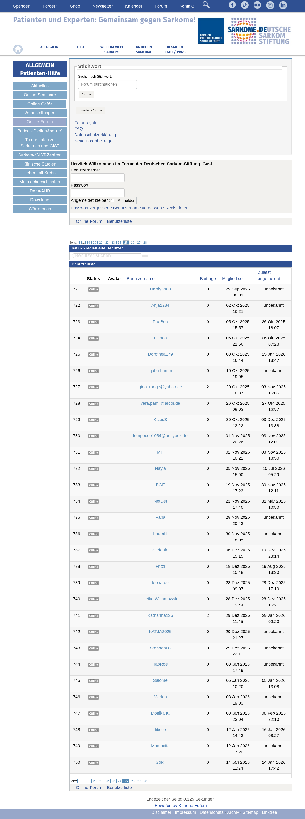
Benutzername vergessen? (138, 208)
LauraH (160, 533)
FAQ (78, 128)
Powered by (166, 805)
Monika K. (160, 713)
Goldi (160, 762)
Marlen (160, 697)
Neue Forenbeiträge (93, 141)
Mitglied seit (233, 278)
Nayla (160, 468)
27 (139, 242)
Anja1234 (160, 305)
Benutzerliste (119, 221)
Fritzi (160, 566)
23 (113, 242)
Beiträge (208, 278)
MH (160, 452)
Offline (93, 289)
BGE (160, 484)
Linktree (269, 812)
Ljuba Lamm (160, 370)
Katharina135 (160, 615)
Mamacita (160, 745)
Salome (160, 680)
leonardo (160, 582)
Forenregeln (85, 122)
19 (88, 242)
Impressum (185, 812)
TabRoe (160, 664)
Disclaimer (161, 812)
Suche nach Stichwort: (95, 76)
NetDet (160, 501)
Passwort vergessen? (91, 208)
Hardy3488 (160, 289)
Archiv (233, 812)
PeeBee (160, 321)
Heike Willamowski (160, 598)
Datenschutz (212, 812)
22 (107, 242)
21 (100, 242)
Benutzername (141, 278)
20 (94, 242)
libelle (160, 729)
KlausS (160, 419)
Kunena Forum (192, 805)
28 (145, 242)
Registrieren (176, 208)
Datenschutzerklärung (95, 134)
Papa (160, 517)
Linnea (160, 338)
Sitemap (250, 812)
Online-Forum (89, 221)
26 (132, 242)
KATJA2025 (160, 631)
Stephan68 (160, 648)
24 (119, 242)
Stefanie (160, 550)
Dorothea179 (160, 354)
